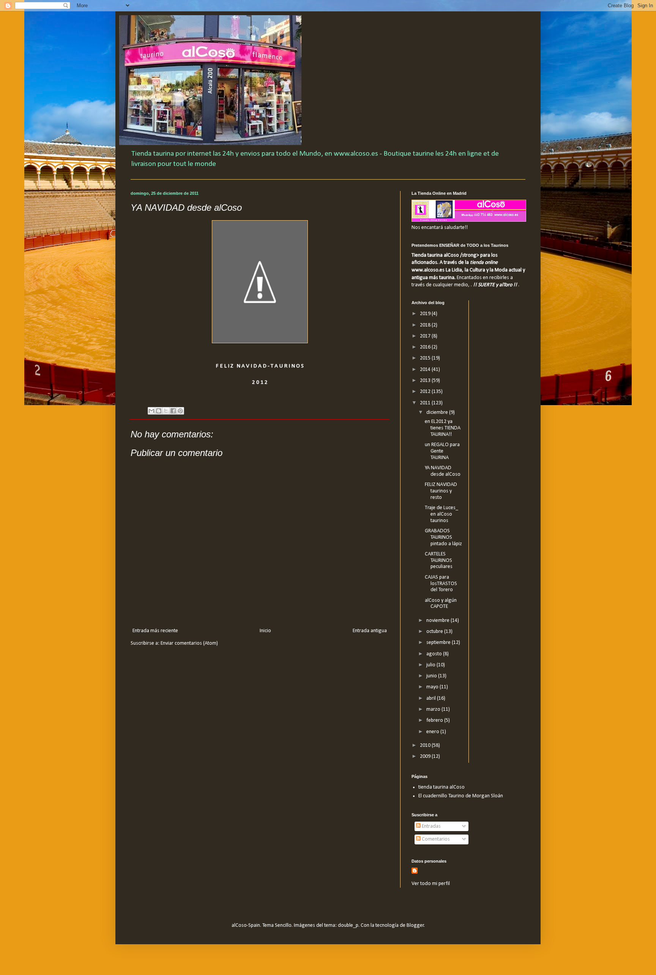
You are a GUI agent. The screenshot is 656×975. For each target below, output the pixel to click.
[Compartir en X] (166, 411)
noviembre (438, 620)
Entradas (431, 826)
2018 (426, 325)
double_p (348, 925)
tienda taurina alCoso (441, 787)
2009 (426, 756)
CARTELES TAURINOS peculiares (439, 560)
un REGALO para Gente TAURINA (442, 451)
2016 (426, 347)
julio (431, 665)
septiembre (439, 642)
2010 (426, 745)
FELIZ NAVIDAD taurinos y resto (441, 491)
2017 (426, 336)
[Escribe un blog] (158, 411)
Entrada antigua (370, 631)
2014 (426, 369)
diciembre (437, 412)
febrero (435, 720)
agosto (434, 654)
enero (433, 732)
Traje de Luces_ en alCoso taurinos (441, 514)
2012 (426, 391)
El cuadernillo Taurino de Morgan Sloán (460, 796)
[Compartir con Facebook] (173, 411)
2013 (426, 380)
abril (431, 698)
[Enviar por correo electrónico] (151, 411)
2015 (426, 358)
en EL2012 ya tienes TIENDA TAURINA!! (442, 428)
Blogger (415, 925)
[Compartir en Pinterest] (180, 411)
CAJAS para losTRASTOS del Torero (441, 583)
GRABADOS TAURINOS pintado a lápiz (443, 537)
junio (432, 676)
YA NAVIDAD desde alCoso (442, 471)
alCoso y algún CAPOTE (441, 604)
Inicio (265, 631)
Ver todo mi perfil (431, 884)
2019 (426, 314)
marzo (434, 709)
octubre (435, 631)
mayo (433, 687)
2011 (426, 403)
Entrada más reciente (155, 631)
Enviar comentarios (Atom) (189, 643)
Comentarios (435, 839)
